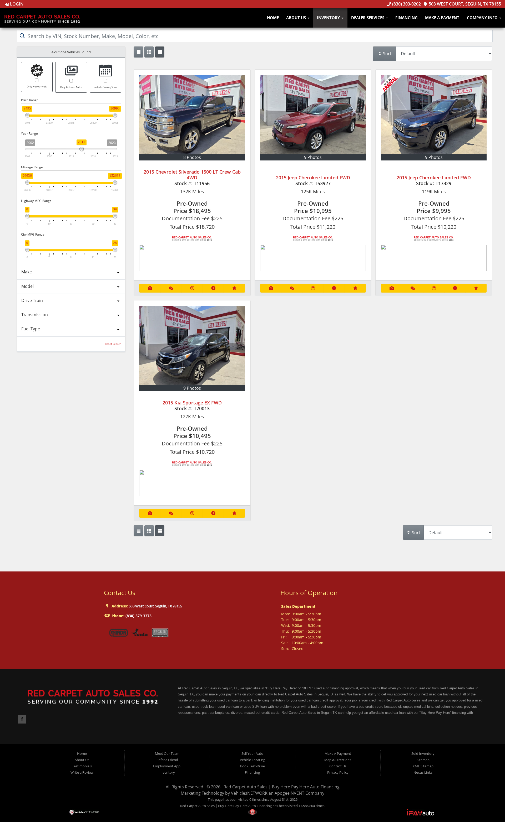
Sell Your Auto (252, 753)
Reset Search (113, 344)
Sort (386, 53)
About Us (296, 17)
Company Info (483, 17)
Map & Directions (337, 759)
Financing (406, 17)
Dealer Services (368, 17)
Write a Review (81, 772)
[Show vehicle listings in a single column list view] (138, 52)
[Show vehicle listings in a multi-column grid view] (159, 52)
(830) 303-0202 (406, 4)
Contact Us (337, 766)
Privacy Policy (338, 772)
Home (273, 17)
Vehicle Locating (252, 759)
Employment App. (167, 766)
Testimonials (82, 766)
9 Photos (313, 157)
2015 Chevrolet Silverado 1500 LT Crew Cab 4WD (192, 175)
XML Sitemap (423, 766)
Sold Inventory (423, 753)
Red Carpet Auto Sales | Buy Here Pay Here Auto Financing (282, 787)
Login (16, 4)
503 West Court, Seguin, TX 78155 (464, 4)
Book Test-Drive (252, 766)
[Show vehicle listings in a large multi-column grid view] (149, 52)
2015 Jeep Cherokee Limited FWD (313, 177)
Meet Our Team (167, 753)
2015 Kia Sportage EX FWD (192, 402)
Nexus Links (422, 772)
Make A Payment (442, 17)
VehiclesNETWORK (249, 793)
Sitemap (423, 759)
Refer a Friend (167, 759)
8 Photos (192, 157)
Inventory (329, 17)
